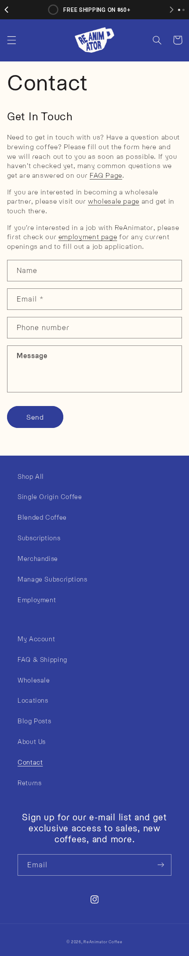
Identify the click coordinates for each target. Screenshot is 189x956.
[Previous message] (6, 9)
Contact (30, 762)
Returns (29, 783)
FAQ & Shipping (42, 659)
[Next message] (171, 9)
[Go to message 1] (179, 10)
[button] (11, 40)
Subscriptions (39, 538)
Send (35, 417)
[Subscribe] (161, 865)
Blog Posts (34, 721)
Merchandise (38, 558)
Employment (37, 600)
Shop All (31, 476)
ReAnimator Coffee (103, 941)
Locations (33, 700)
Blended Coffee (42, 517)
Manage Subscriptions (52, 579)
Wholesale (34, 680)
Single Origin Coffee (50, 496)
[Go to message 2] (183, 10)
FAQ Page (106, 175)
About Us (32, 741)
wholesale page (113, 201)
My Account (36, 639)
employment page (87, 236)
